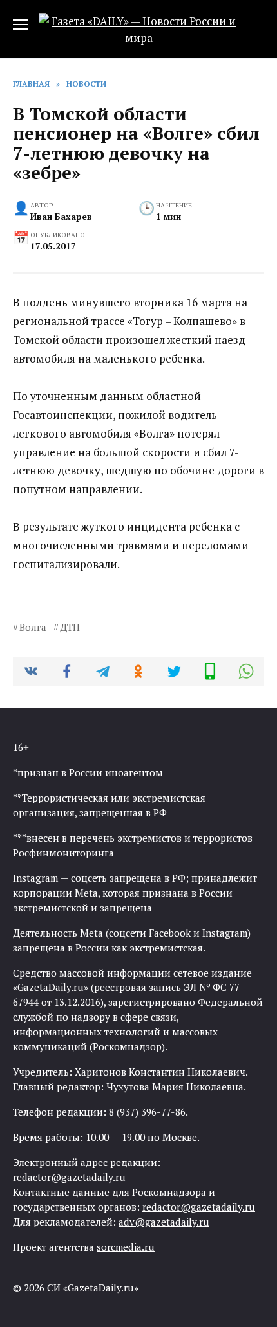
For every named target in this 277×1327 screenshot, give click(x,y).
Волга (32, 627)
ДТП (70, 627)
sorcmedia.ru (126, 1246)
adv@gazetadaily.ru (164, 1221)
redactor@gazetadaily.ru (69, 1177)
